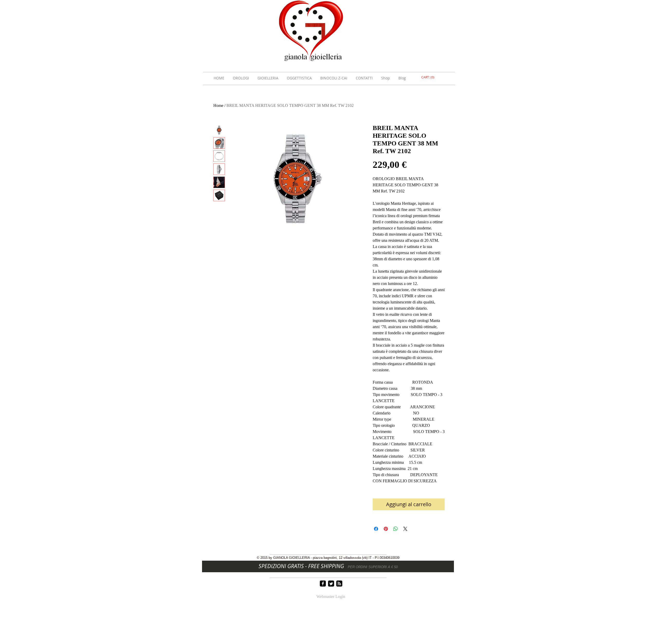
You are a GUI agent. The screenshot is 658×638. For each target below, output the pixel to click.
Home (218, 105)
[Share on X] (405, 529)
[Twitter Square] (331, 583)
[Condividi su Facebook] (376, 529)
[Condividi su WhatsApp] (395, 529)
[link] (428, 77)
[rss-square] (339, 583)
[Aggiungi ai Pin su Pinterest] (386, 529)
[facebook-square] (323, 583)
